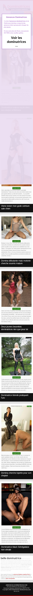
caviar (6, 563)
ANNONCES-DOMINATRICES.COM (16, 585)
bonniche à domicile (26, 569)
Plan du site (16, 591)
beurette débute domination (25, 563)
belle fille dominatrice (6, 564)
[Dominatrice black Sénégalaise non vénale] (16, 504)
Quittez (16, 46)
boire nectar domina (27, 564)
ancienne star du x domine (16, 560)
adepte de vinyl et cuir (6, 567)
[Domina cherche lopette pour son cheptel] (16, 429)
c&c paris (26, 562)
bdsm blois (9, 570)
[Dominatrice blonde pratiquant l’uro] (16, 356)
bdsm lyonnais (25, 560)
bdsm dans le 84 (6, 562)
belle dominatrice (11, 558)
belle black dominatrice (13, 563)
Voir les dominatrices (16, 40)
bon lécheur (3, 570)
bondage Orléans (26, 566)
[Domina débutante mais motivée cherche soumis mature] (16, 228)
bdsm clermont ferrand (16, 564)
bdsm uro (3, 563)
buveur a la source (25, 558)
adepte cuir (20, 562)
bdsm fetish (18, 569)
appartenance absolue (17, 567)
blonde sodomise (14, 562)
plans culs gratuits (10, 578)
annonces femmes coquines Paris (21, 574)
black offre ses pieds (5, 560)
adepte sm (3, 566)
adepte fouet (19, 566)
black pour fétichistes (10, 566)
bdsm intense (13, 569)
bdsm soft (30, 562)
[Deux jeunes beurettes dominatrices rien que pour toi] (16, 289)
